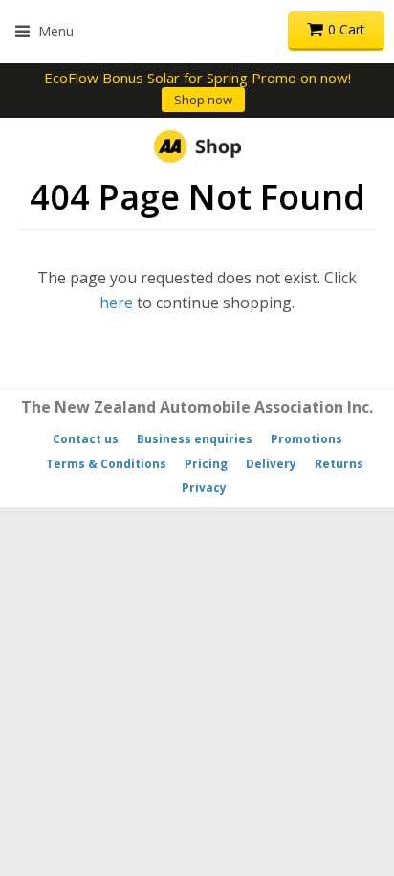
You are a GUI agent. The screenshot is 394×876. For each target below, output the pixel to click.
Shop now (203, 99)
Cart (346, 29)
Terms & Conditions (106, 464)
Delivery (271, 464)
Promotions (306, 439)
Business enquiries (194, 439)
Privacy (204, 488)
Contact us (86, 439)
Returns (339, 464)
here (116, 302)
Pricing (206, 464)
